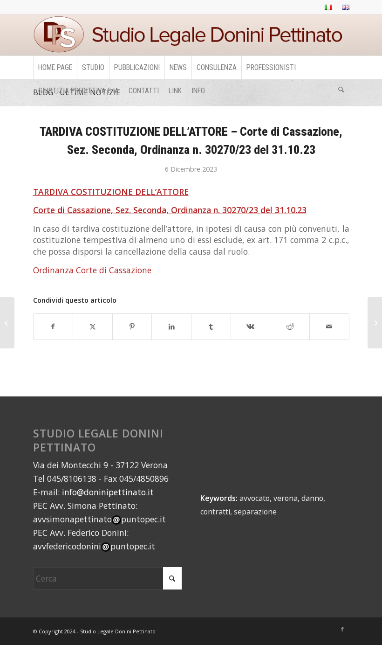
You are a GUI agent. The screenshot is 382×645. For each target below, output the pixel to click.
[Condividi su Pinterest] (132, 327)
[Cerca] (341, 91)
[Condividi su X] (92, 327)
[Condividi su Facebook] (53, 327)
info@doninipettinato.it (108, 492)
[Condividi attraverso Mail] (329, 327)
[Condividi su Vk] (250, 327)
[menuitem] (328, 7)
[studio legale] (191, 34)
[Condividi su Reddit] (289, 327)
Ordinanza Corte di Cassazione (92, 270)
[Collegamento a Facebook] (342, 629)
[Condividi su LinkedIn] (171, 327)
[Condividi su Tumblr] (211, 327)
